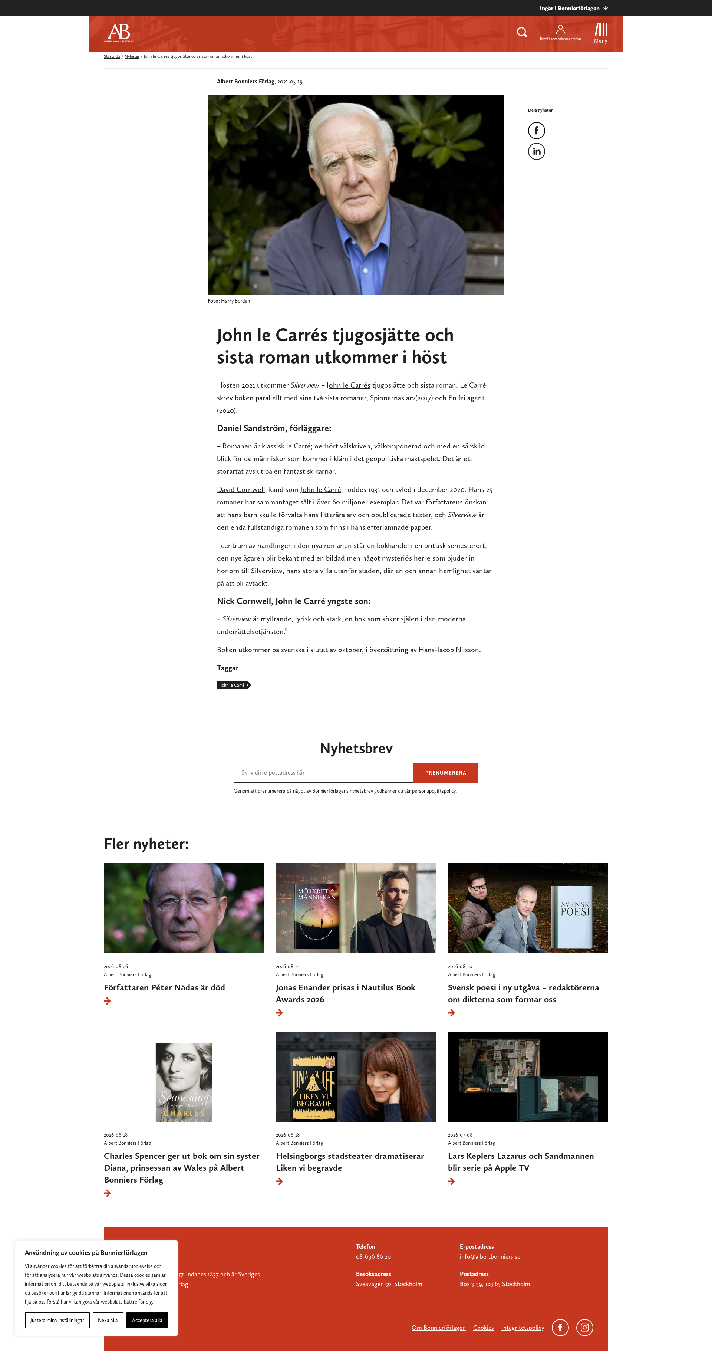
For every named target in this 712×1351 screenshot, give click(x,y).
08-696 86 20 (373, 1256)
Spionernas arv (392, 397)
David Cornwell (241, 489)
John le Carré (320, 489)
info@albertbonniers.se (490, 1256)
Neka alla (108, 1320)
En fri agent (466, 397)
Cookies (483, 1327)
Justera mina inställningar (57, 1320)
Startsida (112, 56)
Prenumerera (446, 773)
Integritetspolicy (522, 1327)
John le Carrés (348, 385)
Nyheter (132, 56)
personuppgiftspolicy (434, 791)
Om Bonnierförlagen (439, 1327)
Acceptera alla (147, 1320)
